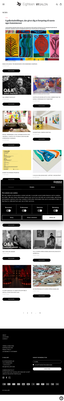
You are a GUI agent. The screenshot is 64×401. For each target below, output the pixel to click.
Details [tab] (32, 187)
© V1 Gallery (6, 390)
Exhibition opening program (10, 172)
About (4, 335)
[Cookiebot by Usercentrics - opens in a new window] (55, 182)
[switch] (24, 210)
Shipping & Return (7, 347)
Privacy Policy (6, 349)
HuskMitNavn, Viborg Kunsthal (42, 132)
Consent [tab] (11, 187)
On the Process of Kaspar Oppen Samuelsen (46, 289)
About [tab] (53, 187)
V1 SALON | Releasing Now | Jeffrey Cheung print (47, 175)
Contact (5, 338)
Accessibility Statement (9, 351)
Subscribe (47, 369)
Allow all (52, 217)
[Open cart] (61, 4)
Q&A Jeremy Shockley (8, 97)
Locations (5, 337)
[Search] (57, 4)
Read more (11, 70)
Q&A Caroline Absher (8, 251)
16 (40, 313)
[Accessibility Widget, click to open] (61, 398)
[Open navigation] (3, 4)
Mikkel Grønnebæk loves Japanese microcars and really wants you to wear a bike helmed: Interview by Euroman (16, 136)
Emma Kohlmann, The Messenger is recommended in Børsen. (19, 64)
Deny (11, 217)
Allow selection (32, 217)
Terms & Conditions (8, 346)
